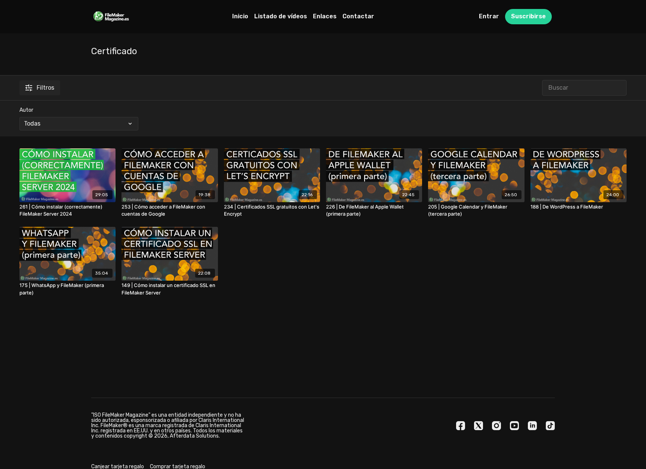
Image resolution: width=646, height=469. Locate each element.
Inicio (240, 16)
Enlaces (324, 16)
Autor (26, 110)
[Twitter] (478, 425)
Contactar (358, 16)
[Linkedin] (532, 425)
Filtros (45, 87)
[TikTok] (550, 425)
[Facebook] (460, 425)
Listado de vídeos (280, 16)
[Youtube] (514, 425)
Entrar (489, 16)
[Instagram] (496, 425)
